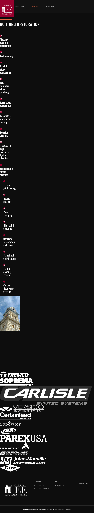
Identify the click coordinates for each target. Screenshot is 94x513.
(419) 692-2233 (60, 486)
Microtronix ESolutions (64, 509)
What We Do (36, 6)
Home (17, 6)
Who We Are (25, 6)
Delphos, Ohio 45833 (41, 489)
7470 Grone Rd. (39, 486)
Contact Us (48, 6)
